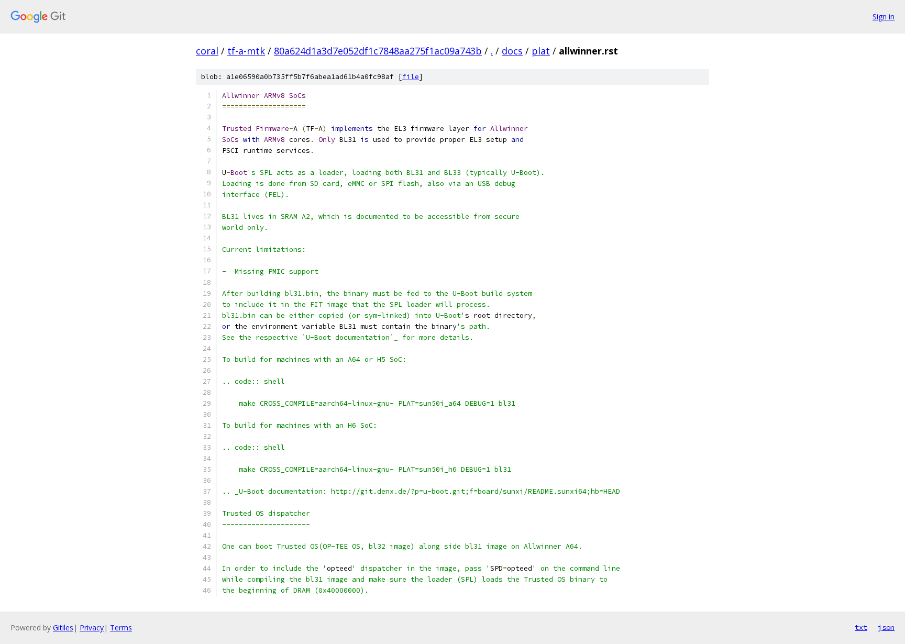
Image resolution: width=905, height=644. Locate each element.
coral (207, 51)
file (410, 76)
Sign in (884, 16)
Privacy (92, 627)
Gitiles (63, 627)
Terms (121, 627)
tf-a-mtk (246, 51)
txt (861, 627)
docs (512, 51)
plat (541, 51)
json (886, 627)
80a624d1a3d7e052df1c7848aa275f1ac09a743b (378, 51)
